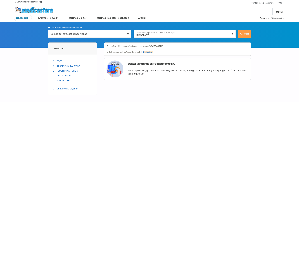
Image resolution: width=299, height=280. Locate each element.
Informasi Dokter (77, 17)
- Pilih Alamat (276, 18)
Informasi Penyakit (48, 17)
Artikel (142, 17)
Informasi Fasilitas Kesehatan (112, 17)
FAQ (280, 3)
